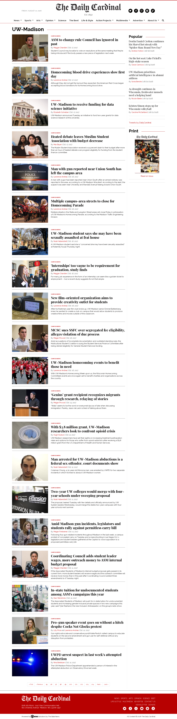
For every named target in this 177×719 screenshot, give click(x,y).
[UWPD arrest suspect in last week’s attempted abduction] (30, 662)
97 (56, 684)
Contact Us (150, 702)
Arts (131, 698)
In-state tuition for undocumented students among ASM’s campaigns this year (84, 592)
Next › (99, 684)
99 (65, 684)
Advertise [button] (138, 20)
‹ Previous (39, 684)
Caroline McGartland (139, 112)
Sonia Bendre (136, 82)
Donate (151, 705)
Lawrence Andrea (60, 80)
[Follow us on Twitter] (130, 10)
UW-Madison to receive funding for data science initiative (82, 106)
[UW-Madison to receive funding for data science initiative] (30, 112)
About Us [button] (152, 20)
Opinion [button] (50, 20)
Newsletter (141, 705)
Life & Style (87, 20)
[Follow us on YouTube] (142, 708)
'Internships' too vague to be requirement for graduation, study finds (85, 267)
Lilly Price (57, 630)
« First (31, 684)
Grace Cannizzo (137, 65)
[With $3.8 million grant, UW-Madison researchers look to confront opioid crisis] (30, 435)
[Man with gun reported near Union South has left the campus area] (30, 177)
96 (51, 684)
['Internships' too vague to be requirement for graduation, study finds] (30, 273)
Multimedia (128, 702)
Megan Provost (59, 338)
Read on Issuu (147, 176)
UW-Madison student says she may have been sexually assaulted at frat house (86, 235)
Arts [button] (38, 20)
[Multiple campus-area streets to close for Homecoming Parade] (30, 209)
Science (62, 20)
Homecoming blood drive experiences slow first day (88, 74)
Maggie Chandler (60, 48)
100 (70, 684)
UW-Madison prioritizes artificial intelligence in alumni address (146, 75)
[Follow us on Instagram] (141, 10)
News (116, 698)
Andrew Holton (137, 51)
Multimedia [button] (122, 20)
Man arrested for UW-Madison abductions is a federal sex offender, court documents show (87, 461)
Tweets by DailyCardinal (140, 122)
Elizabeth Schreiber (61, 112)
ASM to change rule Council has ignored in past (84, 41)
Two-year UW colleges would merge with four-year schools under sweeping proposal (87, 493)
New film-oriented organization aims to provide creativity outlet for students (82, 300)
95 (46, 684)
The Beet (74, 20)
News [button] (17, 20)
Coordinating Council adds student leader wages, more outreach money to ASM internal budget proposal (86, 560)
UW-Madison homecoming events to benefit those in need (85, 364)
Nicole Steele (136, 99)
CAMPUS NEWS (55, 36)
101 (76, 684)
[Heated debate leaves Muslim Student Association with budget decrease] (30, 144)
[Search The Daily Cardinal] (163, 20)
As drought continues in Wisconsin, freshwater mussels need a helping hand (146, 92)
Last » (106, 684)
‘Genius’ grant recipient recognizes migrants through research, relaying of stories (85, 396)
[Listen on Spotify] (147, 10)
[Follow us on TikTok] (152, 10)
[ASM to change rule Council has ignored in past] (30, 47)
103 (87, 684)
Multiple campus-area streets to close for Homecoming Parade (82, 203)
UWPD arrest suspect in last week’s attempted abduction (86, 656)
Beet (153, 698)
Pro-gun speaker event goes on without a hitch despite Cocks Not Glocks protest (87, 624)
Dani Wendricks (60, 598)
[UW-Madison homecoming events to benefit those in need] (30, 370)
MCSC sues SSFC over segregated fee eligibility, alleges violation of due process (88, 332)
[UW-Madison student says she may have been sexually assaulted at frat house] (30, 241)
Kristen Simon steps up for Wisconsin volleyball (143, 107)
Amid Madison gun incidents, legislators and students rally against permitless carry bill (86, 525)
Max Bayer (58, 144)
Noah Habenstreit (60, 241)
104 (93, 684)
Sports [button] (28, 20)
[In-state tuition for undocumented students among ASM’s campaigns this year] (30, 598)
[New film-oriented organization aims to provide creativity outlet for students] (30, 306)
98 (61, 684)
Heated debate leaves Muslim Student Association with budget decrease (80, 138)
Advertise (138, 702)
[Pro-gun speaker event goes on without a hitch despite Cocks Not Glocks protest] (30, 630)
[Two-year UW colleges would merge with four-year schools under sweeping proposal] (30, 499)
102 (81, 684)
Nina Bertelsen (59, 663)
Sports (124, 698)
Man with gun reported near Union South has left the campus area (86, 171)
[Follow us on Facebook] (136, 10)
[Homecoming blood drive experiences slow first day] (30, 80)
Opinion (137, 698)
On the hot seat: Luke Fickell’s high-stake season (145, 60)
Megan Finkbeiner (60, 532)
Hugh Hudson (59, 435)
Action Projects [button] (104, 20)
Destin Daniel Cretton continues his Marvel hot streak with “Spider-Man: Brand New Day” (146, 44)
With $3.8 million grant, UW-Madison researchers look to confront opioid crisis (83, 429)
